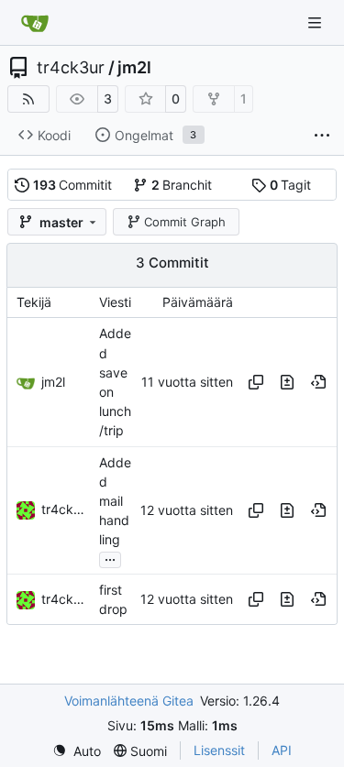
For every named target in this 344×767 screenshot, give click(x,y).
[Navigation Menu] (316, 22)
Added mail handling (115, 501)
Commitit (73, 184)
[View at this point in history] (318, 382)
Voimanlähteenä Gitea (129, 700)
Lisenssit (219, 750)
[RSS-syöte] (28, 99)
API (282, 750)
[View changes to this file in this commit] (287, 382)
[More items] (322, 135)
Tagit (291, 184)
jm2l (134, 68)
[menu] (76, 751)
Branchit (182, 184)
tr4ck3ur (71, 68)
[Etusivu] (35, 22)
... (110, 558)
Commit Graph (185, 221)
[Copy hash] (256, 382)
